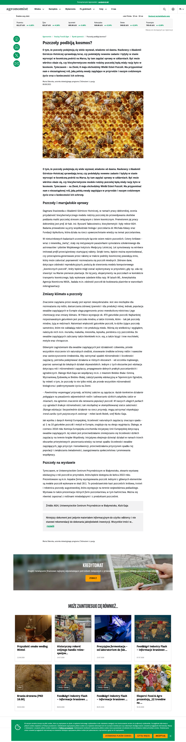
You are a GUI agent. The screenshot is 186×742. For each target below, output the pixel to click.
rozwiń (50, 526)
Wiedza (37, 9)
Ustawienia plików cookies (118, 736)
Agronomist (47, 37)
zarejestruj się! (103, 2)
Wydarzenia (70, 9)
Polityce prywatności (66, 728)
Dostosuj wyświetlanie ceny (159, 16)
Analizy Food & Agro (61, 37)
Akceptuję (160, 736)
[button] (16, 39)
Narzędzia (53, 9)
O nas (113, 9)
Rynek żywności (78, 37)
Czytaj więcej (143, 736)
